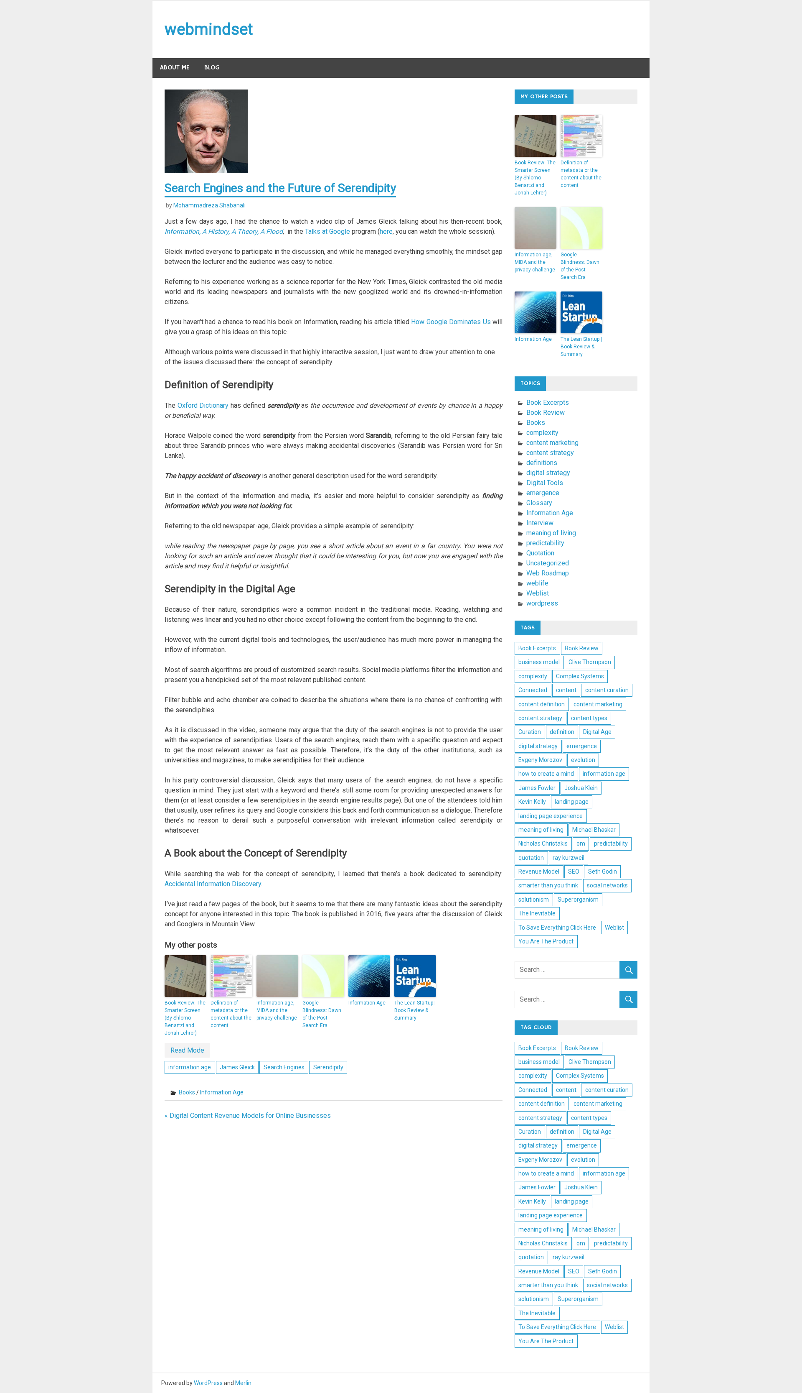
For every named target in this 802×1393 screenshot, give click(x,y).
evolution (583, 760)
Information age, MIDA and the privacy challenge (276, 1010)
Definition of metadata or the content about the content (231, 1014)
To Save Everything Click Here (557, 927)
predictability (545, 543)
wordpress (542, 603)
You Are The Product (546, 941)
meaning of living (551, 533)
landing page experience (550, 816)
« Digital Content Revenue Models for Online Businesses (248, 1116)
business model (539, 662)
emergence (542, 493)
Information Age (367, 1003)
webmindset (209, 29)
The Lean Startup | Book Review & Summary (415, 1010)
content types (589, 718)
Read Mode (187, 1050)
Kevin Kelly (532, 801)
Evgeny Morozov (540, 760)
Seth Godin (602, 871)
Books (187, 1092)
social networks (607, 885)
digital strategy (548, 473)
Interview (539, 523)
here (386, 231)
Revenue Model (538, 871)
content (566, 690)
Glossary (539, 503)
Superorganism (578, 899)
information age (189, 1067)
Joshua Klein (581, 788)
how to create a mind (546, 773)
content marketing (552, 443)
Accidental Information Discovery (213, 884)
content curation (607, 690)
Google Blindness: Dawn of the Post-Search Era (321, 1014)
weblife (537, 583)
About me (174, 68)
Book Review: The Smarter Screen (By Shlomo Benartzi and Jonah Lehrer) (185, 1018)
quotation (531, 857)
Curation (529, 731)
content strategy (550, 453)
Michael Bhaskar (594, 829)
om (580, 843)
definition (562, 731)
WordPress (208, 1383)
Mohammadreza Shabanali (209, 205)
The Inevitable (537, 913)
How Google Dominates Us (450, 322)
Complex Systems (580, 676)
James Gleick (237, 1067)
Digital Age (597, 731)
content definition (541, 704)
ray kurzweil (568, 857)
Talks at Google (327, 231)
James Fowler (537, 788)
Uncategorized (547, 563)
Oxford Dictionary (203, 405)
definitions (541, 463)
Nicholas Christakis (543, 843)
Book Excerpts (547, 402)
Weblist (537, 593)
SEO (573, 871)
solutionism (533, 899)
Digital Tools (544, 483)
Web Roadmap (547, 573)
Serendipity (328, 1067)
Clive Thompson (590, 662)
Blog (212, 68)
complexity (542, 433)
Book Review (545, 413)
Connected (532, 690)
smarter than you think (548, 885)
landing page (572, 801)
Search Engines (284, 1067)
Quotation (540, 553)
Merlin (243, 1383)
